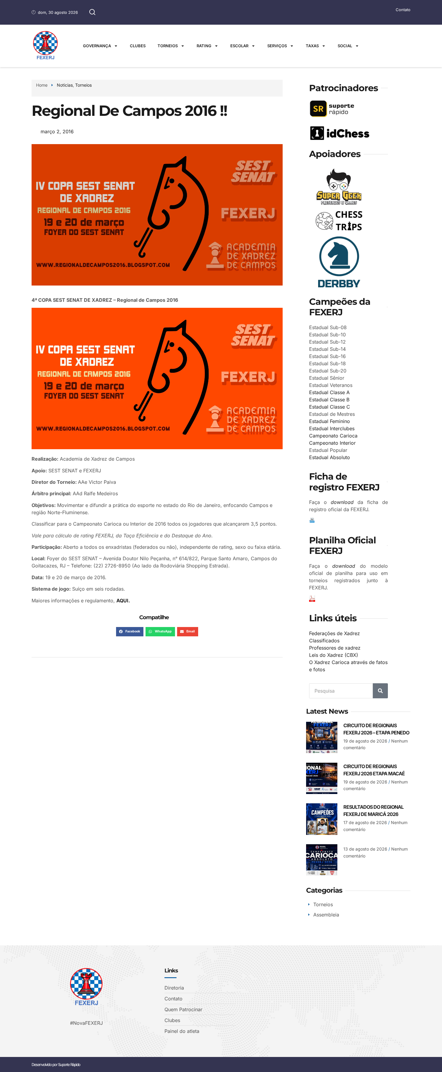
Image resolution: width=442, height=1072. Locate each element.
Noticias (65, 85)
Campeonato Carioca (333, 436)
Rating (204, 45)
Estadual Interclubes (332, 428)
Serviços (277, 45)
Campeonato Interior (332, 443)
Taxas (312, 45)
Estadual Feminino (329, 421)
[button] (129, 632)
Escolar (239, 45)
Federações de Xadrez (334, 633)
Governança (97, 45)
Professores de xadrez (335, 648)
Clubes (138, 45)
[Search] (380, 690)
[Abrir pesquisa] (92, 12)
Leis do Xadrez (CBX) (333, 655)
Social (345, 45)
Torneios (168, 45)
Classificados (324, 641)
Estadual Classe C (329, 407)
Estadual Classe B (329, 400)
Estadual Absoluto (329, 457)
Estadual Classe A (329, 392)
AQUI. (123, 601)
